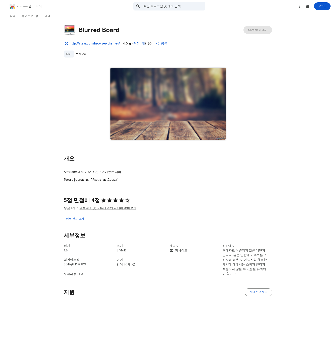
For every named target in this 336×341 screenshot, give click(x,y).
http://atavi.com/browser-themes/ (95, 43)
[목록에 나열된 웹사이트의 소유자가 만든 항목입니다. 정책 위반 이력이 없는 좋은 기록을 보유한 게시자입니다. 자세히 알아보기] (66, 43)
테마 (69, 54)
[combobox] (174, 6)
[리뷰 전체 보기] (75, 218)
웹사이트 (181, 250)
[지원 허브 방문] (258, 292)
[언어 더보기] (133, 264)
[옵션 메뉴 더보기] (299, 6)
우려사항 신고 (73, 274)
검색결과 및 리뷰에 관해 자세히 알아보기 (108, 208)
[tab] (12, 15)
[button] (307, 6)
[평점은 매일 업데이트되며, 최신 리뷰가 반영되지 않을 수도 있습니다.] (150, 43)
